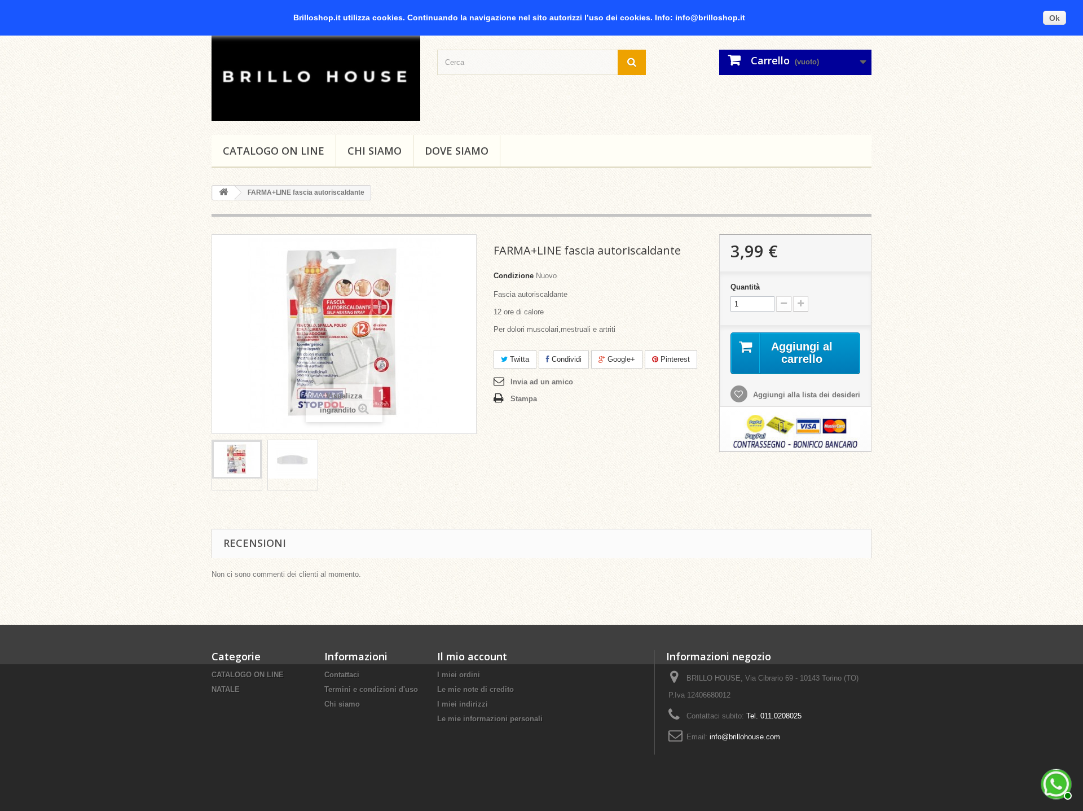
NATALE (226, 689)
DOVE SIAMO (456, 150)
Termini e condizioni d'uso (371, 689)
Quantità (745, 287)
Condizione (514, 275)
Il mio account (472, 656)
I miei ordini (458, 674)
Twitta (518, 359)
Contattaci (341, 674)
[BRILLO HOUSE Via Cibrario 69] (316, 75)
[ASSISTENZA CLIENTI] (1055, 783)
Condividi (565, 359)
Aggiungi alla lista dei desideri (805, 395)
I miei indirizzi (462, 704)
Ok (1054, 18)
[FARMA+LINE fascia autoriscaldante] (237, 459)
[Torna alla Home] (223, 193)
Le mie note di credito (475, 689)
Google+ (620, 359)
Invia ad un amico (541, 382)
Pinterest (674, 359)
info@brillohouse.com (745, 737)
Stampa (523, 398)
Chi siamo (374, 150)
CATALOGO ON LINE (273, 150)
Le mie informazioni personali (490, 718)
